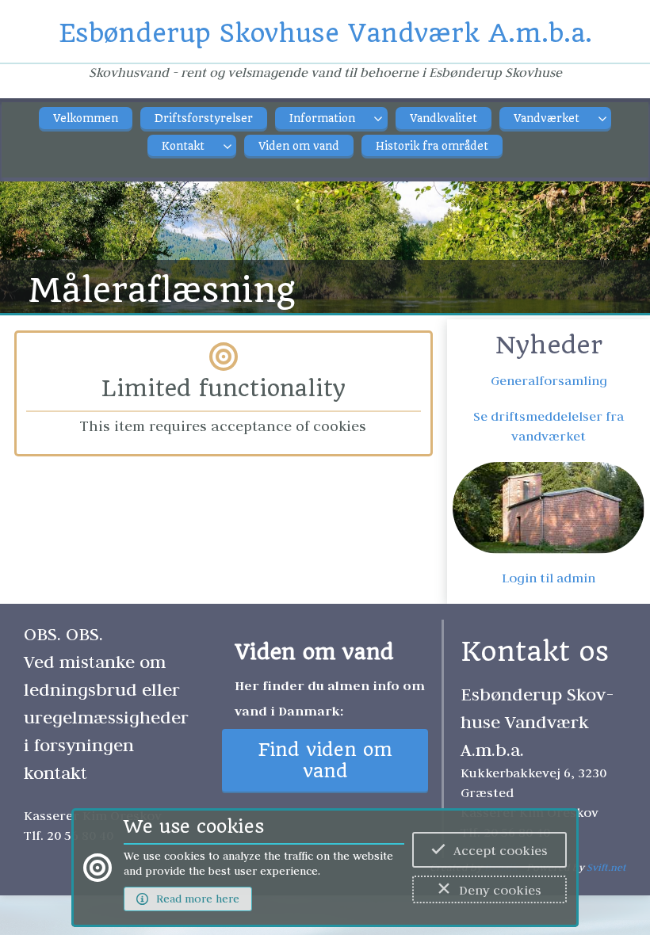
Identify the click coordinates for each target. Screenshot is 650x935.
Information (322, 118)
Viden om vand (298, 146)
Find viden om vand (325, 760)
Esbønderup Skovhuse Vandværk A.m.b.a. (325, 33)
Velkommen (85, 118)
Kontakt (183, 146)
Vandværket (546, 118)
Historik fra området (432, 146)
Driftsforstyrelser (204, 118)
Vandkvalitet (443, 118)
